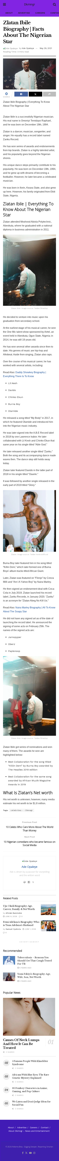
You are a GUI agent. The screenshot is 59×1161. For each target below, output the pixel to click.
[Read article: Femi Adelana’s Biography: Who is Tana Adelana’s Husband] (48, 925)
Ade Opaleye (28, 48)
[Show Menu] (4, 4)
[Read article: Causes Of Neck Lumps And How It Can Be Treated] (29, 1017)
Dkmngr (29, 4)
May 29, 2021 (46, 48)
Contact (45, 1127)
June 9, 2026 (11, 916)
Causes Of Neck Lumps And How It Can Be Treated (21, 1044)
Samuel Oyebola (13, 929)
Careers (40, 13)
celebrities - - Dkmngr (22, 810)
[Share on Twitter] (35, 94)
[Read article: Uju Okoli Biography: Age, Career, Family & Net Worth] (48, 909)
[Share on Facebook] (21, 94)
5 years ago (25, 968)
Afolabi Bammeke (14, 913)
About (9, 13)
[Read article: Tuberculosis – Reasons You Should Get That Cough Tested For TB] (9, 960)
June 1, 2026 (30, 929)
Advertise (24, 13)
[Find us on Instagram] (34, 1153)
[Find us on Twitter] (26, 1153)
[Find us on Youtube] (30, 1153)
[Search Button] (54, 4)
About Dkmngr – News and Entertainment (29, 1131)
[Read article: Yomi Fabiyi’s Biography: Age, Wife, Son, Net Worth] (9, 976)
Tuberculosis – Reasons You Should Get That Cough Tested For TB (34, 960)
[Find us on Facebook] (22, 1153)
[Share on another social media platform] (49, 94)
